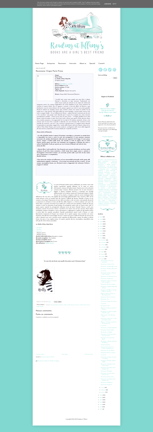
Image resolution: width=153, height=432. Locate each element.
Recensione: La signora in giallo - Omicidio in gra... (109, 312)
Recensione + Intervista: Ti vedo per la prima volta (109, 319)
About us (83, 63)
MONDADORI (107, 192)
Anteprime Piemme (105, 344)
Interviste (72, 63)
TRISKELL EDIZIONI (104, 203)
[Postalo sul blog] (56, 302)
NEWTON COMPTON (110, 194)
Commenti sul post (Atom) (47, 357)
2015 (101, 397)
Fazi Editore (60, 304)
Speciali (92, 63)
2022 (101, 226)
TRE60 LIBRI (112, 202)
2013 (101, 402)
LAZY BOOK (112, 188)
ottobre (103, 244)
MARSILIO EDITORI (104, 191)
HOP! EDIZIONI (111, 185)
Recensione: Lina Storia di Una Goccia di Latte (108, 335)
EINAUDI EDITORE (104, 172)
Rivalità (39, 229)
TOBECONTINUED (103, 202)
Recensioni (62, 63)
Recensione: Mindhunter (107, 382)
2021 (101, 228)
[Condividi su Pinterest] (61, 302)
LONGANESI (113, 189)
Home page (64, 354)
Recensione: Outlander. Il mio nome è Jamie (108, 365)
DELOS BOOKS (102, 167)
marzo (103, 387)
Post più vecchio (89, 354)
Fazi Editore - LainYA (66, 84)
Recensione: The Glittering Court (109, 276)
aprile (102, 258)
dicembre (103, 240)
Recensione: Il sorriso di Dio (107, 264)
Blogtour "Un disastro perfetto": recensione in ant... (109, 322)
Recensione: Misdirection (107, 278)
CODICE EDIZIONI (103, 205)
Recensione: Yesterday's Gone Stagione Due (108, 368)
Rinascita (39, 231)
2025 (101, 219)
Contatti (101, 63)
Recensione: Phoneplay (106, 371)
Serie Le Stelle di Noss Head (83, 304)
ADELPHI (100, 159)
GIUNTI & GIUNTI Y (110, 181)
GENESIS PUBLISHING (104, 180)
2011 (101, 406)
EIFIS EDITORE (110, 170)
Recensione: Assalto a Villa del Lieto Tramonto (108, 273)
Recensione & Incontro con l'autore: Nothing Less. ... (107, 347)
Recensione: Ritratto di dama (108, 284)
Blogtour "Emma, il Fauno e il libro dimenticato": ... (108, 294)
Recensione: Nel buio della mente (109, 268)
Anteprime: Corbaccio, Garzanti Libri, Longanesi (108, 281)
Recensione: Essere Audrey (107, 330)
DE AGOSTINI (111, 166)
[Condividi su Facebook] (59, 302)
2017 (101, 238)
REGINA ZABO (102, 195)
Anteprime (51, 63)
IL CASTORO (101, 186)
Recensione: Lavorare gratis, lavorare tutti (108, 374)
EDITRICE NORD (112, 167)
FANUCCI (113, 175)
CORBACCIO (101, 166)
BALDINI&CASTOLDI (110, 159)
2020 (101, 231)
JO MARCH (102, 188)
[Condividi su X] (57, 302)
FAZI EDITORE (102, 177)
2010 (101, 409)
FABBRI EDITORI (103, 175)
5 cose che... (104, 325)
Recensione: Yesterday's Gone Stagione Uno (108, 379)
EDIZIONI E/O (104, 169)
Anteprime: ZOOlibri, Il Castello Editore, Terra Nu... (109, 290)
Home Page (39, 63)
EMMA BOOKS (111, 174)
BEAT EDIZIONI (103, 161)
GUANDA (100, 183)
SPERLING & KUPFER (110, 199)
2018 (101, 235)
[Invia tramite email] (54, 302)
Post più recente (40, 354)
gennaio (103, 392)
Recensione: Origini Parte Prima (108, 301)
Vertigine (39, 227)
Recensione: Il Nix (105, 305)
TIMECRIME (111, 200)
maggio (103, 256)
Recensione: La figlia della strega (109, 266)
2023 (101, 224)
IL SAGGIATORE (111, 186)
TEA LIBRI (101, 200)
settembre (103, 247)
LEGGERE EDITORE (103, 189)
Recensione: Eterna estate (107, 376)
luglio (102, 251)
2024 (101, 221)
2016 (101, 395)
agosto (103, 249)
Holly (65, 304)
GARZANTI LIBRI (111, 178)
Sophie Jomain (49, 243)
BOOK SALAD (111, 164)
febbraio (103, 390)
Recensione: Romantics (106, 384)
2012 (101, 404)
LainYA (68, 304)
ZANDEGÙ (113, 203)
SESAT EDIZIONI (103, 197)
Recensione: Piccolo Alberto (108, 350)
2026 (101, 217)
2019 (101, 233)
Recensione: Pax (105, 299)
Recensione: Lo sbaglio (106, 332)
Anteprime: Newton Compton (108, 297)
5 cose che (103, 270)
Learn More (107, 4)
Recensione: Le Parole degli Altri (109, 327)
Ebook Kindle (54, 304)
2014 (101, 399)
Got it (114, 4)
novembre (103, 242)
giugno (103, 254)
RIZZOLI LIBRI (112, 195)
